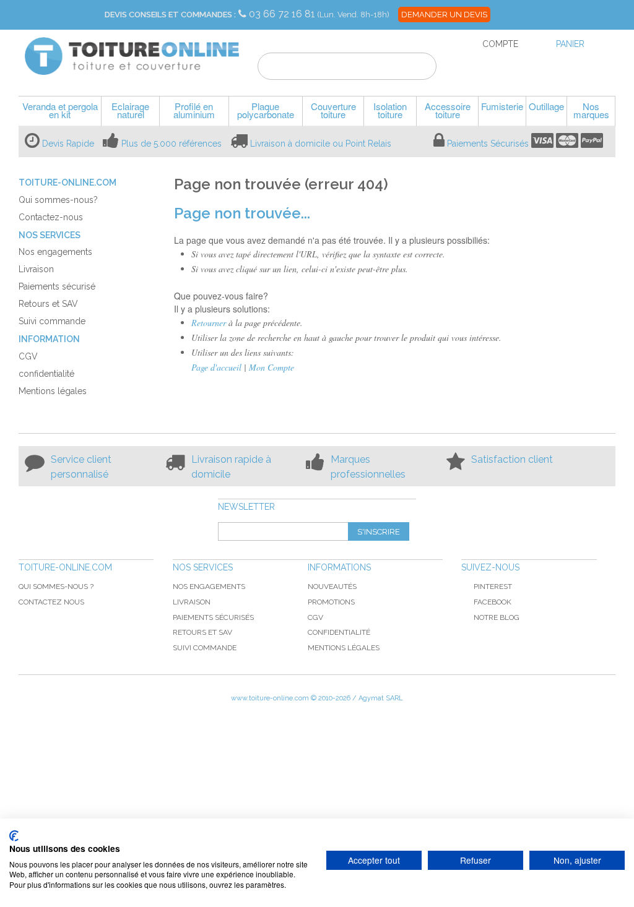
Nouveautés (332, 586)
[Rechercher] (419, 68)
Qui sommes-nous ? (56, 586)
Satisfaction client (512, 459)
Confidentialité (339, 632)
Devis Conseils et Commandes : (170, 14)
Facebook (492, 602)
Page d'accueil (216, 367)
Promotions (331, 602)
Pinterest (493, 586)
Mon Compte (271, 367)
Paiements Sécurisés (488, 143)
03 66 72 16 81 (283, 14)
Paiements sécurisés (213, 617)
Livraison (192, 602)
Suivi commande (205, 647)
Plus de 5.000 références (171, 143)
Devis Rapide (68, 143)
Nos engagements (209, 586)
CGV (315, 617)
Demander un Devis (444, 14)
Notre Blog (496, 617)
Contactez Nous (51, 602)
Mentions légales (344, 647)
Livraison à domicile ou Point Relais (320, 143)
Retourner (208, 323)
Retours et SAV (202, 632)
